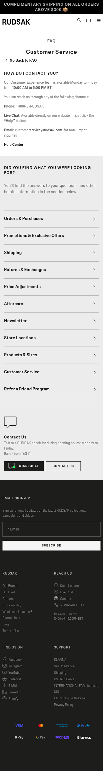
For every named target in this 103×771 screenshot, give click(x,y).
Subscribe (51, 545)
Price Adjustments (22, 287)
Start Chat (29, 466)
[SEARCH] (79, 20)
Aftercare (13, 304)
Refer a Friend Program (27, 389)
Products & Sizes (20, 355)
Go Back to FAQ (23, 60)
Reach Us (63, 573)
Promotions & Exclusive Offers (34, 236)
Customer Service (22, 372)
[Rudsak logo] (16, 22)
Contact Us (63, 466)
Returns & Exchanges (25, 270)
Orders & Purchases (23, 218)
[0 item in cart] (88, 20)
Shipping (13, 253)
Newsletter (15, 321)
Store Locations (20, 338)
